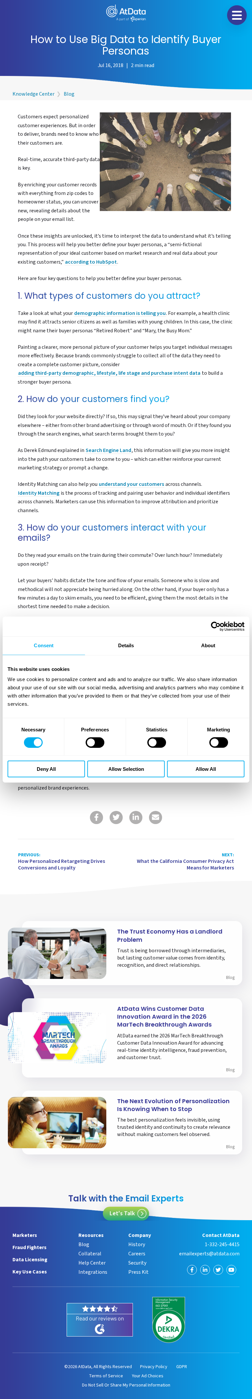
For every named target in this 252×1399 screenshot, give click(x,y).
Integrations (92, 1272)
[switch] (95, 742)
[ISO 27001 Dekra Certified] (168, 1320)
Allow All (206, 768)
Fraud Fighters (29, 1247)
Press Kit (138, 1272)
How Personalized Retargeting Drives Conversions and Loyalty (61, 861)
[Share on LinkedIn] (135, 817)
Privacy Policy (153, 1366)
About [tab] (208, 645)
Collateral (89, 1253)
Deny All (46, 768)
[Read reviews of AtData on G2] (100, 1320)
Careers (136, 1253)
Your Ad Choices (147, 1376)
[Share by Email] (155, 817)
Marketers (24, 1235)
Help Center (92, 1263)
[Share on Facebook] (96, 817)
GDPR (181, 1366)
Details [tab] (126, 645)
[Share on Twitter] (116, 817)
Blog (69, 94)
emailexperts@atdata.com (209, 1253)
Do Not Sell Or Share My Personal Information (126, 1385)
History (136, 1244)
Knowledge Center (33, 94)
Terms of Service (106, 1376)
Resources (91, 1235)
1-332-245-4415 (222, 1244)
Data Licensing (29, 1259)
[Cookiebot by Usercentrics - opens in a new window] (215, 626)
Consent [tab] (43, 645)
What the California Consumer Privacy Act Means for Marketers (185, 861)
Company (139, 1235)
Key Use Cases (29, 1271)
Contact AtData (220, 1235)
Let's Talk (122, 1213)
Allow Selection (126, 768)
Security (137, 1263)
